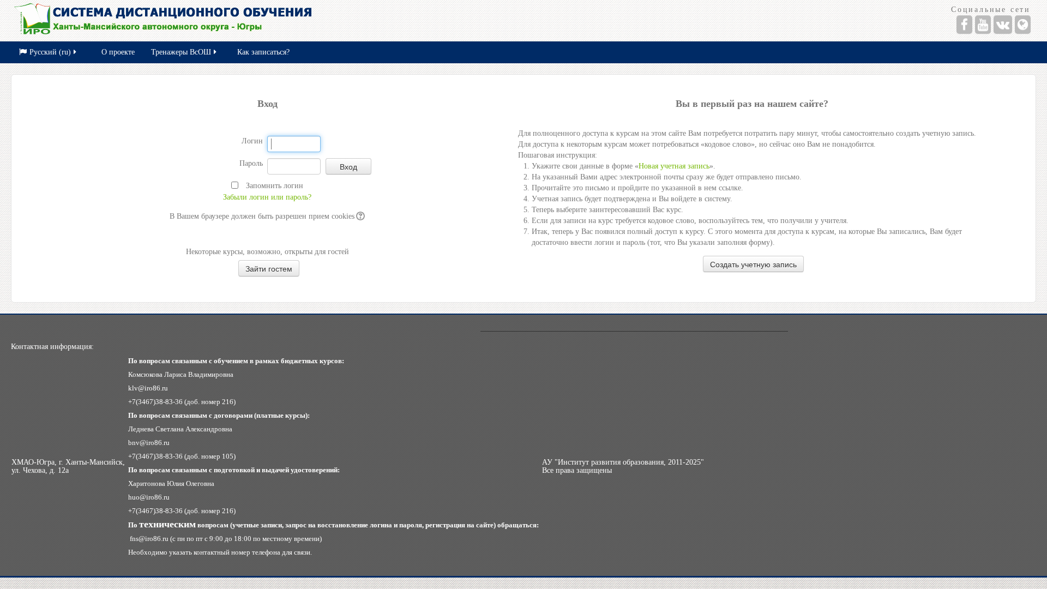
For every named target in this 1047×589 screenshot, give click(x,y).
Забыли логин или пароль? (267, 197)
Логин (252, 141)
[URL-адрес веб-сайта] (1023, 24)
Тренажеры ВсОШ (181, 52)
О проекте (118, 52)
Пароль (251, 163)
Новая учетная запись (674, 166)
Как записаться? (263, 52)
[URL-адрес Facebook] (964, 24)
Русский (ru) (50, 52)
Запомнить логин (274, 186)
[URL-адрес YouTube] (983, 24)
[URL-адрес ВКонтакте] (1003, 24)
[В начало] (262, 20)
